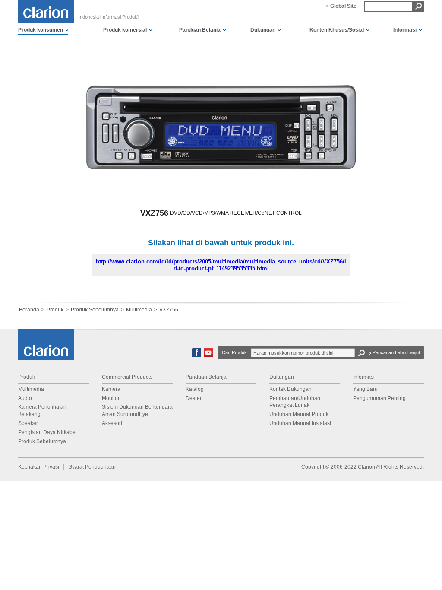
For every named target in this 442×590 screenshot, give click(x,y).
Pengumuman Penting (379, 398)
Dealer (194, 398)
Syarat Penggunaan (92, 467)
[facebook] (196, 355)
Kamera (111, 389)
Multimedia (139, 310)
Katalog (195, 389)
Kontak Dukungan (290, 389)
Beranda (29, 310)
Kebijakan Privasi (38, 467)
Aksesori (112, 423)
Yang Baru (365, 389)
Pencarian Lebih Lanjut (396, 352)
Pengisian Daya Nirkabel (47, 432)
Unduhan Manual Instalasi (300, 423)
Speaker (28, 423)
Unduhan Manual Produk (298, 414)
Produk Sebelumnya (95, 310)
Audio (25, 398)
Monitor (111, 398)
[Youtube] (208, 355)
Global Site (343, 6)
